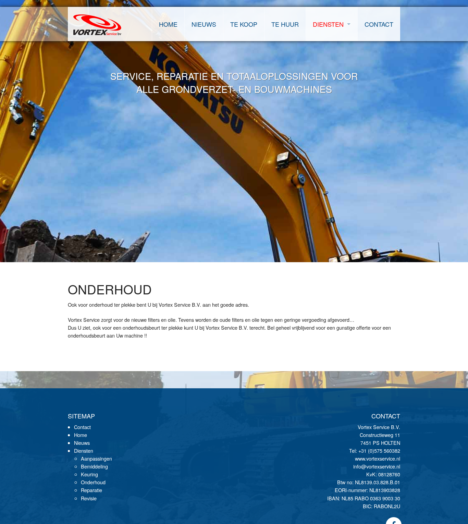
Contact (379, 24)
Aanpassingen (96, 458)
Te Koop (243, 24)
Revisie (89, 498)
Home (168, 24)
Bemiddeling (94, 466)
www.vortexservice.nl (377, 458)
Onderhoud (93, 482)
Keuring (89, 474)
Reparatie (91, 489)
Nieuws (204, 24)
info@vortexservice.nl (376, 466)
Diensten (328, 24)
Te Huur (285, 24)
